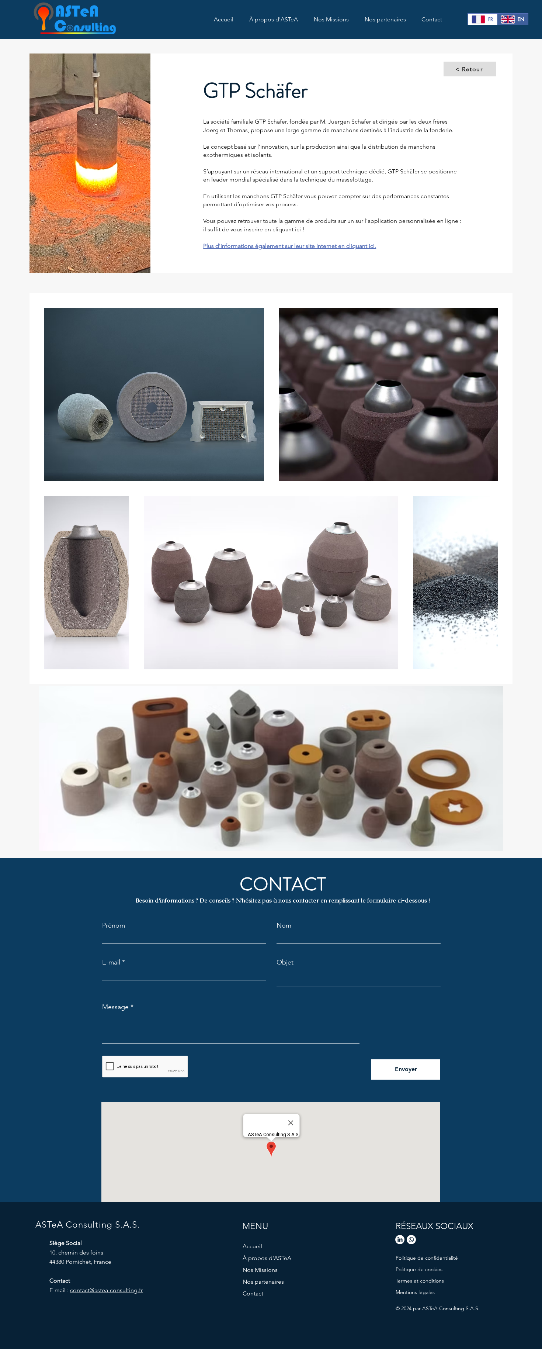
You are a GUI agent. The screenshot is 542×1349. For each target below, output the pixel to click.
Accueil (252, 1246)
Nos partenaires (263, 1281)
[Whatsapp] (411, 1239)
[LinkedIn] (399, 1239)
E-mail (111, 962)
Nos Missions (260, 1269)
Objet (285, 962)
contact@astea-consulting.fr (106, 1290)
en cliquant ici (282, 229)
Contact (253, 1293)
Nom (284, 925)
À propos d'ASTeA (267, 1258)
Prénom (113, 925)
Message (115, 1007)
